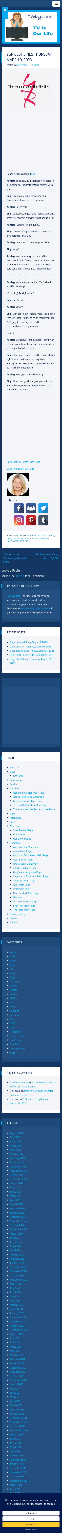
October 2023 (17, 1275)
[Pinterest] (31, 520)
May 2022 (15, 1347)
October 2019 (17, 1476)
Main (12, 1019)
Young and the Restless (17, 541)
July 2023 (15, 1288)
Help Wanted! (14, 596)
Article (13, 956)
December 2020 (18, 1418)
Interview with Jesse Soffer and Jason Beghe (32, 1084)
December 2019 (18, 1468)
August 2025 (16, 1183)
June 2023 (15, 1292)
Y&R (17, 535)
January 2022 (17, 1363)
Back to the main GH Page (20, 469)
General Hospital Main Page (27, 801)
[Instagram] (19, 520)
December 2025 (18, 1167)
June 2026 (15, 1141)
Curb (12, 973)
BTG (12, 965)
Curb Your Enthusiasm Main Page (30, 855)
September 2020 (19, 1430)
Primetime (15, 843)
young (26, 538)
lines (9, 538)
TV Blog (14, 922)
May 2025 (15, 1196)
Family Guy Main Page (25, 868)
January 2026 (17, 1162)
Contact (14, 784)
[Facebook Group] (31, 508)
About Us (15, 767)
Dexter (13, 986)
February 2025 (17, 1208)
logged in (19, 576)
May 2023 (15, 1296)
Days (12, 977)
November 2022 (18, 1321)
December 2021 (18, 1368)
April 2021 (15, 1401)
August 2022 (16, 1334)
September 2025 (19, 1179)
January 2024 (17, 1263)
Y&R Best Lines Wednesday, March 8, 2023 (14, 558)
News (13, 1027)
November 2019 (18, 1472)
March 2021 (16, 1405)
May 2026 (15, 1146)
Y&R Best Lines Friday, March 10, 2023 (47, 556)
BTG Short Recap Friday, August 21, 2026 (31, 655)
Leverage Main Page (24, 881)
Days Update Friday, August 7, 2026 (29, 642)
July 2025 (15, 1187)
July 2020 (15, 1439)
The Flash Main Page (24, 910)
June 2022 (15, 1342)
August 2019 (16, 1485)
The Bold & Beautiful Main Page (30, 805)
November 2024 (18, 1221)
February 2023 (17, 1309)
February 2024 (18, 1259)
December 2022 (18, 1317)
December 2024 (18, 1217)
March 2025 (16, 1204)
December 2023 (18, 1267)
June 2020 (15, 1443)
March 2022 (16, 1355)
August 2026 (17, 1133)
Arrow (13, 952)
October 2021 (17, 1376)
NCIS (12, 1023)
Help (12, 814)
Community (16, 780)
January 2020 (17, 1464)
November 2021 (18, 1372)
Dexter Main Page (23, 860)
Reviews (17, 897)
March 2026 (16, 1154)
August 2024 (17, 1234)
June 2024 (15, 1242)
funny (51, 535)
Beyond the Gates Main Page (28, 793)
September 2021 (18, 1380)
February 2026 (18, 1158)
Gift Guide (18, 776)
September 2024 (19, 1229)
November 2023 (18, 1271)
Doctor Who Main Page (25, 864)
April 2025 (15, 1200)
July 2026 (15, 1137)
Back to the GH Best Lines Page (23, 462)
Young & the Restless (39, 538)
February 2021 (17, 1409)
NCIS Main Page (21, 885)
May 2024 (15, 1246)
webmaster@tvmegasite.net (35, 608)
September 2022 (19, 1330)
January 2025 (17, 1213)
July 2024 (15, 1238)
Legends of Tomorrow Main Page (30, 876)
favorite (44, 535)
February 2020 (18, 1460)
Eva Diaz (35, 65)
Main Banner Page (23, 830)
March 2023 (16, 1305)
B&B (12, 961)
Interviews (15, 818)
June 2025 (15, 1192)
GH (11, 1002)
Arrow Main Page (22, 851)
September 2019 (18, 1481)
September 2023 (19, 1280)
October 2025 (17, 1175)
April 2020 (15, 1451)
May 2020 (15, 1447)
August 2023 (16, 1284)
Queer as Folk (17, 1036)
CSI (11, 969)
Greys (13, 1006)
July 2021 (15, 1389)
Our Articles (19, 834)
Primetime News (22, 889)
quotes (15, 538)
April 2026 (15, 1150)
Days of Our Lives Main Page (28, 797)
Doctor (13, 990)
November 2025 (18, 1171)
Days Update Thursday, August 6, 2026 (30, 647)
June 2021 (15, 1393)
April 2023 (15, 1301)
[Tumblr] (43, 520)
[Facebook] (19, 508)
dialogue (36, 535)
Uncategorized (17, 1048)
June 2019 (15, 1489)
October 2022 (17, 1326)
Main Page (15, 826)
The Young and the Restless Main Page (34, 809)
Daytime (14, 788)
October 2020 (17, 1426)
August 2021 (16, 1384)
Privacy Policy (17, 914)
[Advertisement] (31, 141)
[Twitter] (43, 508)
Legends (14, 1011)
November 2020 (18, 1422)
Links (12, 822)
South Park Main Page (25, 901)
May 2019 (15, 1493)
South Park (16, 1040)
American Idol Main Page (26, 847)
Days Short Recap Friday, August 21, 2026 (32, 651)
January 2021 (17, 1414)
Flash (13, 998)
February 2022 (17, 1359)
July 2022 (15, 1338)
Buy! (12, 772)
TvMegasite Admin (20, 1082)
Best (29, 535)
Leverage (15, 1015)
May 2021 (15, 1397)
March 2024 (16, 1255)
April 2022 (15, 1351)
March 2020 (16, 1455)
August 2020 (17, 1435)
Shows (13, 918)
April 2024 (15, 1250)
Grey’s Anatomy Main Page (27, 872)
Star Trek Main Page (24, 906)
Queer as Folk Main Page (26, 893)
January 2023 (17, 1313)
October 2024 (17, 1225)
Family (13, 994)
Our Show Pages (22, 839)
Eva (33, 174)
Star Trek (15, 1044)
